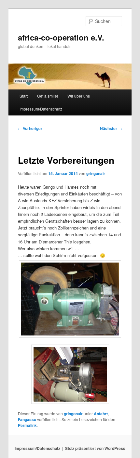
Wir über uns (78, 96)
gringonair (95, 173)
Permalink (27, 425)
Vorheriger (30, 128)
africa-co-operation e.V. (61, 37)
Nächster (111, 128)
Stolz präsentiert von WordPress (95, 448)
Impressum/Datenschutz (41, 109)
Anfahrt (101, 414)
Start (24, 96)
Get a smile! (47, 96)
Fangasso (27, 419)
